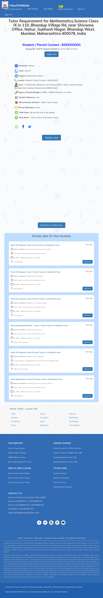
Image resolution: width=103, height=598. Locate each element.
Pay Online (48, 9)
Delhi (13, 414)
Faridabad (15, 421)
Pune (13, 425)
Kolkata (72, 414)
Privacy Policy (9, 587)
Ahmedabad (74, 425)
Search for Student (61, 478)
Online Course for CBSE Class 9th (67, 448)
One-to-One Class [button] (12, 9)
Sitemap (79, 587)
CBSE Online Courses (17, 457)
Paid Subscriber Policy (35, 587)
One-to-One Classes (16, 448)
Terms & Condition (21, 587)
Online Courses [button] (64, 9)
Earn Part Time (59, 482)
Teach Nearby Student (62, 487)
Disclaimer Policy (58, 587)
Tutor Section (32, 9)
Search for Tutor (60, 473)
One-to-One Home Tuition (19, 473)
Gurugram (44, 417)
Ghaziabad (73, 417)
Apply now (51, 54)
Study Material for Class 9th (64, 457)
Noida (42, 414)
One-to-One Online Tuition (19, 478)
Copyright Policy (70, 587)
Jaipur (42, 421)
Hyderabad (73, 421)
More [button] (80, 9)
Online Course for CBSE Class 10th (67, 453)
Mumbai (14, 417)
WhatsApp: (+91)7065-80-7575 (21, 509)
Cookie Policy (47, 587)
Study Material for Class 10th (65, 462)
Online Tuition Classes (17, 453)
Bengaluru (44, 425)
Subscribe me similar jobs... (51, 225)
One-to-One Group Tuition (19, 482)
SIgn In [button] (8, 15)
